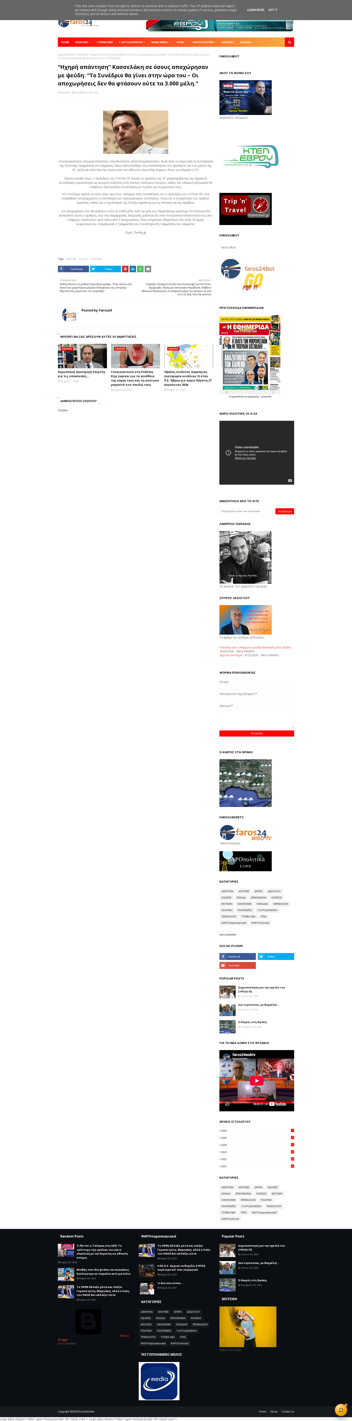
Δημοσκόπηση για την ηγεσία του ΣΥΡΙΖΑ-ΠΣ (261, 989)
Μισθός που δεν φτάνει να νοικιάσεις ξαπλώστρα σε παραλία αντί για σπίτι (104, 1272)
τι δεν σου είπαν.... (170, 1283)
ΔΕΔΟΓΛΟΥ (274, 891)
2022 (257, 1159)
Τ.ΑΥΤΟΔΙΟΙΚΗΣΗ (267, 910)
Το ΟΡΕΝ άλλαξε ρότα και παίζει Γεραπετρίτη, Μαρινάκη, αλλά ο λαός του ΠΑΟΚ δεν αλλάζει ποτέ (103, 1291)
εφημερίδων (254, 396)
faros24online (86, 1411)
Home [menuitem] (65, 42)
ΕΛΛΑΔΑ (83, 259)
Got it (273, 10)
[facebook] (237, 956)
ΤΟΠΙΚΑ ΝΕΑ (248, 916)
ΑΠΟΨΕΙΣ (244, 891)
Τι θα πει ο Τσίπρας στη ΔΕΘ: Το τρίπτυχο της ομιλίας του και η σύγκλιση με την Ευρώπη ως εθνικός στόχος (102, 1251)
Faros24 (65, 92)
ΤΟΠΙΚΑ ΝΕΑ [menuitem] (105, 42)
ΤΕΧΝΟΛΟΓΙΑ (228, 916)
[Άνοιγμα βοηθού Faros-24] (341, 1410)
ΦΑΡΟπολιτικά (260, 923)
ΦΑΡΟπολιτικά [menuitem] (202, 42)
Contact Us (288, 1411)
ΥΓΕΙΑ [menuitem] (180, 42)
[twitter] (276, 956)
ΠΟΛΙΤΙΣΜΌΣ (245, 910)
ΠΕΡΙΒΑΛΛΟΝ (280, 904)
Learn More (255, 10)
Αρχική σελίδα (66, 54)
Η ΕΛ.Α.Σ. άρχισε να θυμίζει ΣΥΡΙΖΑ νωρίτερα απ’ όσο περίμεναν (181, 1268)
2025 (257, 1138)
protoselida (266, 396)
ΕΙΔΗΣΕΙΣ (71, 259)
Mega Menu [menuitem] (159, 42)
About (273, 1411)
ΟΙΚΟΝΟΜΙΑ (244, 904)
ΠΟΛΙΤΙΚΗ (82, 54)
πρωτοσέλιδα (238, 396)
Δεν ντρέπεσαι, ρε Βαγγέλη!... (258, 1005)
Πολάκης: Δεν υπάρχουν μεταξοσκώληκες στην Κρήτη (255, 647)
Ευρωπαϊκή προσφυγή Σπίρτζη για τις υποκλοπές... (81, 374)
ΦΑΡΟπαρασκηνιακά (233, 923)
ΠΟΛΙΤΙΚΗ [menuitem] (81, 42)
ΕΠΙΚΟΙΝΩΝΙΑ (258, 897)
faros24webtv (227, 934)
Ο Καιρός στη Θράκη (252, 1022)
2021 (257, 1166)
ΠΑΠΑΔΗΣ (262, 904)
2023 (257, 1152)
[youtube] (237, 965)
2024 (257, 1145)
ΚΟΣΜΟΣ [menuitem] (228, 42)
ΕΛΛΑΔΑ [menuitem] (245, 42)
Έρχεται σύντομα (230, 655)
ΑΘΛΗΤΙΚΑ (227, 891)
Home (262, 1411)
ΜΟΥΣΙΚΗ (226, 904)
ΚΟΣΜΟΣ (277, 897)
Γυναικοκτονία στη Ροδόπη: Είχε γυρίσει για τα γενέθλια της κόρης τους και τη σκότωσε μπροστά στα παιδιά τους (135, 378)
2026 (257, 1130)
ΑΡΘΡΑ (258, 891)
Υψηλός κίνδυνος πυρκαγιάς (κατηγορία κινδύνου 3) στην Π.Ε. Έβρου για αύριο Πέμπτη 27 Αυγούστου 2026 (188, 378)
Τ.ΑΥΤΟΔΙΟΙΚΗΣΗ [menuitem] (131, 42)
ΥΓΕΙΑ (264, 916)
